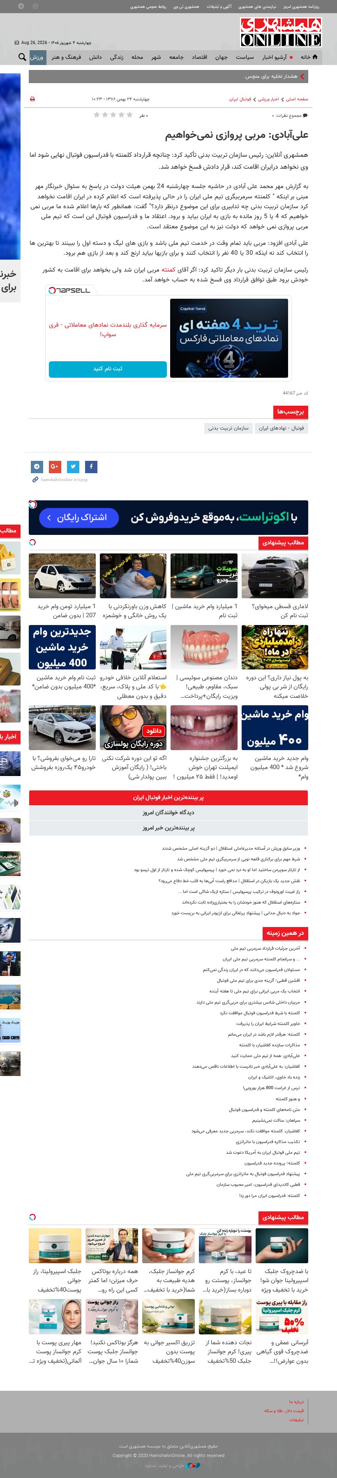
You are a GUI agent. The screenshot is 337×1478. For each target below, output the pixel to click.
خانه (306, 57)
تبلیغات (296, 1420)
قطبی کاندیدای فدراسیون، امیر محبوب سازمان (258, 1184)
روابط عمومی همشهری (148, 7)
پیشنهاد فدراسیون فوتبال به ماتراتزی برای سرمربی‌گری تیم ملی (243, 1174)
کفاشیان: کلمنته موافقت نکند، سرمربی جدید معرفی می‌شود (246, 1131)
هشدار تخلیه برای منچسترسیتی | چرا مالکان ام (249, 76)
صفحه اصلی (297, 99)
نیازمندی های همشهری (257, 7)
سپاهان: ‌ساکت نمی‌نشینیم (276, 1120)
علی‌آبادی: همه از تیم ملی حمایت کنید (265, 1056)
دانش (95, 57)
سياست (245, 57)
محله (137, 57)
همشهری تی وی (186, 7)
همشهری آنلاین (277, 32)
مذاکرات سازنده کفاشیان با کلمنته (269, 1045)
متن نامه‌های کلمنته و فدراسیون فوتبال (264, 1109)
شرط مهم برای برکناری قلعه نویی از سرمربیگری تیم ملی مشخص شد (238, 859)
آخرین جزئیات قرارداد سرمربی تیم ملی (265, 948)
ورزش (36, 57)
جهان (221, 57)
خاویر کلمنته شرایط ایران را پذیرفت (268, 1023)
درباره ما (296, 1402)
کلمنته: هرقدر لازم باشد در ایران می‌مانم (264, 1034)
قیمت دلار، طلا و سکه (284, 1411)
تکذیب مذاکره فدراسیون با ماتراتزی (268, 1142)
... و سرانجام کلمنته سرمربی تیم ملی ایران (261, 959)
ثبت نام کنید (107, 369)
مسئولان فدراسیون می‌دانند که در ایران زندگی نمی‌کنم (251, 970)
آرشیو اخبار (274, 57)
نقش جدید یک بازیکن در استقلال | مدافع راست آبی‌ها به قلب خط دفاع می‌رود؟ (229, 881)
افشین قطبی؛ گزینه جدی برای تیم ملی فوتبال (258, 980)
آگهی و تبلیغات (219, 7)
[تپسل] (52, 290)
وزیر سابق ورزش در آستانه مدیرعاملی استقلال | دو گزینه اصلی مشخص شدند (231, 848)
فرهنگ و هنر (66, 57)
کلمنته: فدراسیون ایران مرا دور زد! (269, 1195)
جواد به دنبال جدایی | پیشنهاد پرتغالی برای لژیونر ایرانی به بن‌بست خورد (235, 913)
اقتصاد (199, 57)
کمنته (168, 270)
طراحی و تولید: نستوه (165, 1465)
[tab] (168, 798)
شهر (156, 57)
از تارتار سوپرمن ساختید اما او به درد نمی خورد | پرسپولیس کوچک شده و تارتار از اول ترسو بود (217, 870)
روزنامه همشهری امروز (301, 7)
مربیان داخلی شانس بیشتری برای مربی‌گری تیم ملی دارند (248, 1002)
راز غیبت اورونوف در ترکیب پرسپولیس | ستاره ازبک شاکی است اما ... (239, 891)
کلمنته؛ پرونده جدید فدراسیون (272, 1163)
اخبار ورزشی (268, 99)
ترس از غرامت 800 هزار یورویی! (271, 1088)
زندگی (116, 57)
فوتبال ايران (240, 99)
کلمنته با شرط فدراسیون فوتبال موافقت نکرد (260, 1013)
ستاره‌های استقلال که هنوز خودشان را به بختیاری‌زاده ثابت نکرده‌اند (241, 902)
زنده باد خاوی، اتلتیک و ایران (274, 1077)
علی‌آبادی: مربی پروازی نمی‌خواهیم (236, 135)
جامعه (176, 57)
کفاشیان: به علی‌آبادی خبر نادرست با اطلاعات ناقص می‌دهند (246, 1066)
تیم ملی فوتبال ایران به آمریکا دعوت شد (263, 1152)
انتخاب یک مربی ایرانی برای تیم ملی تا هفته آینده (255, 991)
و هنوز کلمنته (288, 1099)
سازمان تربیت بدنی (228, 428)
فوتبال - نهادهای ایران (281, 428)
